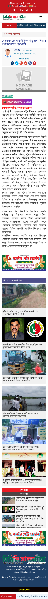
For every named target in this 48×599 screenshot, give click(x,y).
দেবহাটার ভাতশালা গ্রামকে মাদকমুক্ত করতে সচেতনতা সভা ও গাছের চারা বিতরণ (21, 448)
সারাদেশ (16, 34)
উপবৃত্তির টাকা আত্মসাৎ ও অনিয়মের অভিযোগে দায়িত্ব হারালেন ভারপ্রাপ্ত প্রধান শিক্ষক (22, 481)
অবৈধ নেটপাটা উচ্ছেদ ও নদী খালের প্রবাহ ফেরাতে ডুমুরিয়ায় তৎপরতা (20, 414)
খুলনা (9, 34)
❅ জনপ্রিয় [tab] (24, 494)
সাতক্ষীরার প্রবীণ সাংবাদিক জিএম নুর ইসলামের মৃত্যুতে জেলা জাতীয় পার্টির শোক (22, 345)
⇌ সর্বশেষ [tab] (24, 490)
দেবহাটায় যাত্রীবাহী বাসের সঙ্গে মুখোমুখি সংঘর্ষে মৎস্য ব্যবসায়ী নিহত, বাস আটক (23, 379)
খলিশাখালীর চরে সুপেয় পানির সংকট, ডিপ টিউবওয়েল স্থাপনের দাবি (20, 312)
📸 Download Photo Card (17, 102)
